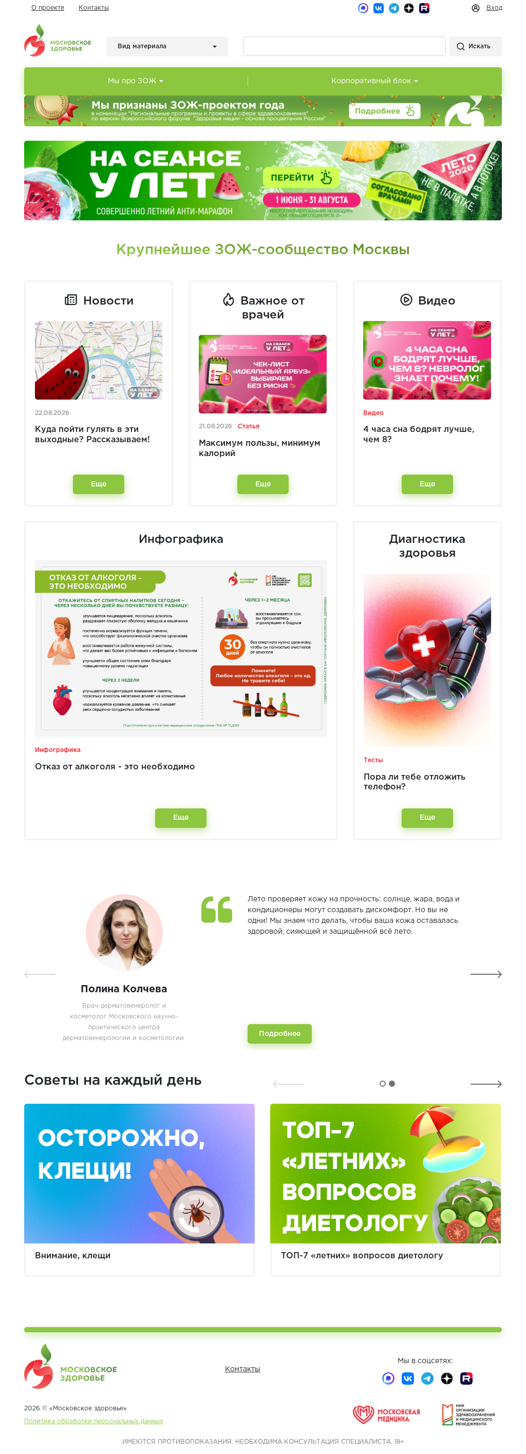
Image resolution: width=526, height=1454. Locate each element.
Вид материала (142, 46)
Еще (98, 484)
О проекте (47, 8)
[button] (382, 1083)
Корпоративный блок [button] (371, 81)
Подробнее (279, 1034)
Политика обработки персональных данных (93, 1421)
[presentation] (39, 974)
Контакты (94, 8)
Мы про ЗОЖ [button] (132, 81)
